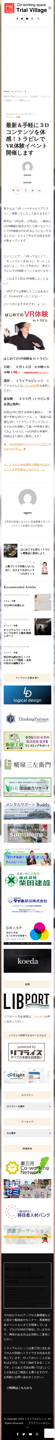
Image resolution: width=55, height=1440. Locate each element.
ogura (27, 175)
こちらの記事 (31, 386)
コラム (7, 601)
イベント (10, 117)
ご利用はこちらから (19, 1388)
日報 (18, 117)
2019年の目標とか (14, 605)
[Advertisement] (27, 57)
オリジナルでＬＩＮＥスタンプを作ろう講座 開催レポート (17, 633)
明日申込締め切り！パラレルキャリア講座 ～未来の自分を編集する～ (17, 660)
